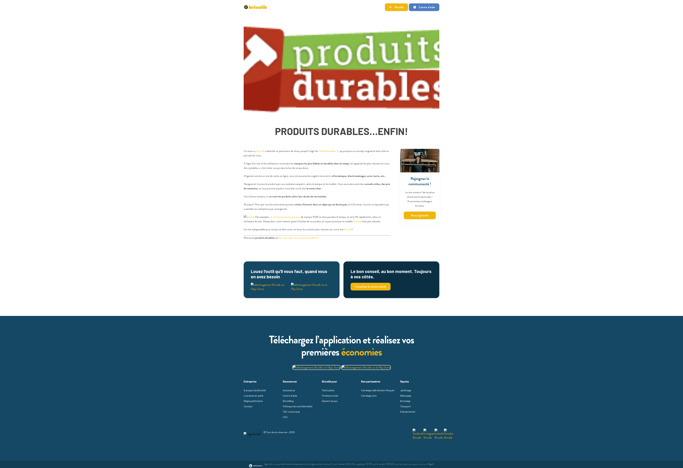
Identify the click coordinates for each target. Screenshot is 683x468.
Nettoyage (405, 395)
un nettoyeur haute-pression (285, 217)
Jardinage (405, 390)
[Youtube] (448, 434)
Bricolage (405, 400)
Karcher (357, 221)
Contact (248, 406)
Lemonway (276, 464)
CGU (285, 416)
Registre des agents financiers (415, 464)
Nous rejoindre (419, 215)
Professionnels (330, 395)
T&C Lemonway (291, 411)
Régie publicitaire (253, 400)
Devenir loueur (330, 400)
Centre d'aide (427, 7)
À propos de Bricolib (255, 390)
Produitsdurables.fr (328, 151)
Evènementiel (407, 411)
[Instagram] (429, 434)
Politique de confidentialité (297, 406)
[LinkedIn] (439, 434)
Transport (405, 406)
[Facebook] (418, 434)
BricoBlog (288, 400)
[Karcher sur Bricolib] (249, 217)
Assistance (289, 390)
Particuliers (328, 390)
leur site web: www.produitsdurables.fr (299, 238)
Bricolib (399, 7)
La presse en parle (253, 395)
